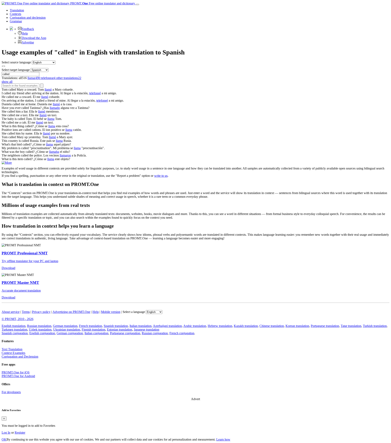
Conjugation (28, 17)
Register (20, 432)
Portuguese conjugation (125, 333)
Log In (6, 432)
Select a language (134, 312)
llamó (48, 89)
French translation (90, 326)
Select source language (16, 62)
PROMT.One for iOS (16, 372)
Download (8, 268)
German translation (65, 326)
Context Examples (13, 353)
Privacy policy (41, 312)
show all (7, 81)
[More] (7, 162)
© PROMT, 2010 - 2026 (17, 319)
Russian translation (39, 326)
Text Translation (12, 349)
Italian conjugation (96, 333)
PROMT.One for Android (18, 376)
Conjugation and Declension (20, 356)
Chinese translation (271, 326)
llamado (55, 108)
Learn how (223, 439)
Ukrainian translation (66, 329)
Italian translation (141, 326)
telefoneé (95, 93)
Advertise (28, 42)
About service (11, 312)
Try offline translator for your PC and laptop (30, 261)
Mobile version (110, 312)
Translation (17, 10)
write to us (161, 175)
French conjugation (181, 333)
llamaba (54, 151)
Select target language (16, 70)
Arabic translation (194, 326)
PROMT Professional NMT (25, 253)
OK (4, 439)
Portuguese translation (325, 326)
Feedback (28, 29)
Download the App (34, 38)
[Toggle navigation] (137, 4)
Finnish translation (93, 329)
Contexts (15, 14)
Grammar (16, 21)
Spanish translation (116, 326)
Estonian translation (119, 329)
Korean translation (297, 326)
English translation (13, 326)
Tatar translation (351, 326)
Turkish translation (375, 326)
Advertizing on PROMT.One (71, 312)
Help (25, 33)
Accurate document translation (21, 290)
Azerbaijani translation (167, 326)
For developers (11, 392)
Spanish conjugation (15, 333)
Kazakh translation (246, 326)
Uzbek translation (40, 329)
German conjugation (70, 333)
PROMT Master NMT (20, 282)
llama (50, 119)
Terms (26, 312)
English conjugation (42, 333)
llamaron (65, 155)
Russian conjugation (155, 333)
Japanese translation (146, 329)
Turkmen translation (14, 329)
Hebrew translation (220, 326)
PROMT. (102, 3)
